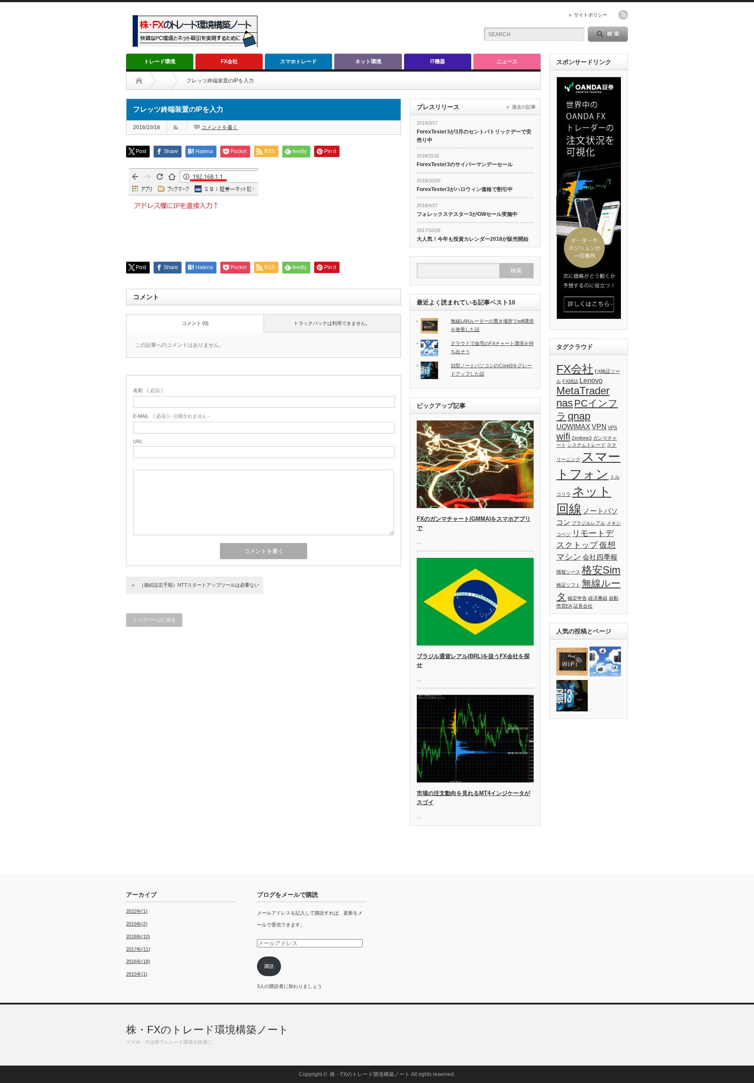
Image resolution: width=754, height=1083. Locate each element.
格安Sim (601, 570)
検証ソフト (568, 585)
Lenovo (591, 380)
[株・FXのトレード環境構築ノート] (197, 49)
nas (564, 403)
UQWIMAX (573, 426)
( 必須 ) (148, 390)
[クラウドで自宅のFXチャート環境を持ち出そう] (605, 662)
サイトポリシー (590, 14)
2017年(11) (138, 949)
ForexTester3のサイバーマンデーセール (465, 164)
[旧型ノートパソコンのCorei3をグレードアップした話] (572, 696)
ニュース (507, 61)
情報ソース (568, 571)
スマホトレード (298, 61)
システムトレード (586, 445)
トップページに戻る (154, 619)
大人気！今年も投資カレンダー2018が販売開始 (472, 239)
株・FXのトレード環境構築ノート (207, 1029)
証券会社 (583, 605)
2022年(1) (136, 911)
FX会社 (229, 61)
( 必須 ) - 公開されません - (171, 416)
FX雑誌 (570, 381)
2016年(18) (138, 961)
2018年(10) (138, 936)
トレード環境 (159, 61)
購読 (269, 966)
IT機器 (437, 61)
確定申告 (577, 598)
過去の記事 (524, 106)
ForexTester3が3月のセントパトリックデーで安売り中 (474, 136)
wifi (563, 436)
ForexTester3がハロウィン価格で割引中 (465, 189)
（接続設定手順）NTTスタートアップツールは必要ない (199, 585)
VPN (599, 426)
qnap (579, 416)
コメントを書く (219, 127)
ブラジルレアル (588, 523)
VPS (612, 427)
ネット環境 (368, 61)
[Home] (139, 80)
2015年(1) (136, 974)
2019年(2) (136, 923)
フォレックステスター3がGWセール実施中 (467, 214)
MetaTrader (583, 390)
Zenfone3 (582, 438)
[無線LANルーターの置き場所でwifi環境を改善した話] (572, 662)
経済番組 (597, 598)
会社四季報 (600, 557)
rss (623, 15)
